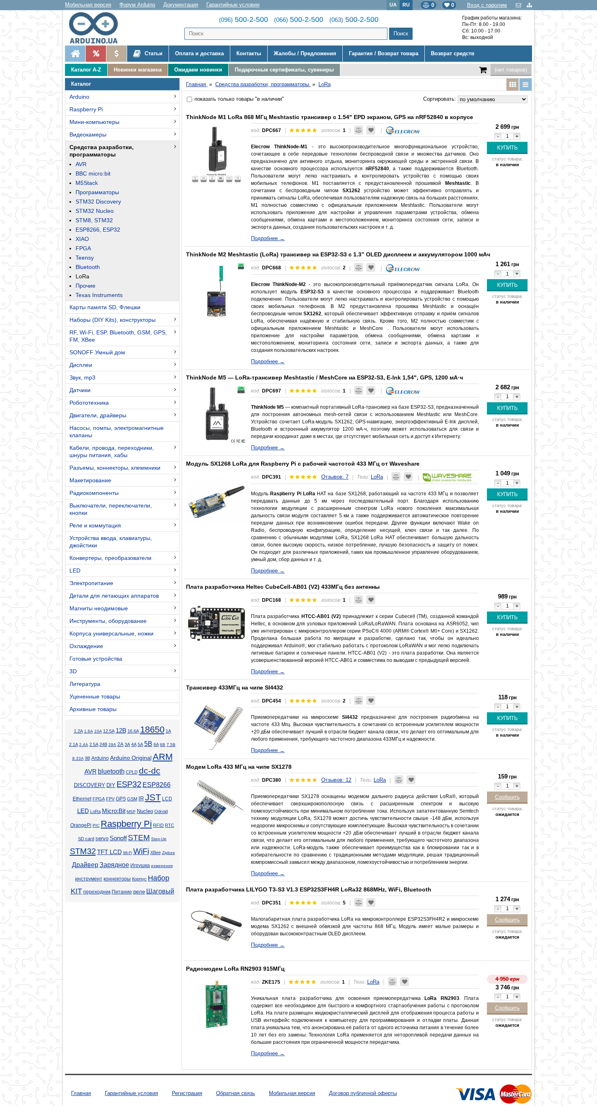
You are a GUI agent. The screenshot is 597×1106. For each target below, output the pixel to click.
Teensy (85, 257)
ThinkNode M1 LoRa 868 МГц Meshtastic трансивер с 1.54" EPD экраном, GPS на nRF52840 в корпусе (329, 117)
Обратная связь (235, 1093)
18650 (152, 729)
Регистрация (187, 1093)
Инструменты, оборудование (108, 621)
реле (139, 892)
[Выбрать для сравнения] (358, 130)
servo (101, 838)
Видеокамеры (87, 134)
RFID (158, 825)
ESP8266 (157, 784)
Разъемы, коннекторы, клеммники (114, 467)
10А (98, 731)
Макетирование (90, 480)
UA (393, 4)
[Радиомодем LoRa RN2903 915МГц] (216, 1005)
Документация (180, 5)
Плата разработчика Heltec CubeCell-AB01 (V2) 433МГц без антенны (283, 586)
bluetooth (111, 771)
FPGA (83, 248)
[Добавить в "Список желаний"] (370, 130)
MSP (131, 811)
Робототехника (89, 402)
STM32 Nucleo (95, 211)
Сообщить (507, 797)
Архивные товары (93, 709)
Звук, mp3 (82, 377)
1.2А (78, 731)
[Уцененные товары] (116, 54)
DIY (110, 785)
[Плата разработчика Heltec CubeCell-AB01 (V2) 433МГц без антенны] (216, 623)
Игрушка (140, 865)
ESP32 (129, 784)
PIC (96, 825)
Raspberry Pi (86, 109)
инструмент (88, 879)
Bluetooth (88, 267)
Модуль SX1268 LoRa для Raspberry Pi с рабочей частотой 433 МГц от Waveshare (303, 463)
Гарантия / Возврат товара (383, 53)
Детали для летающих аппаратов (114, 595)
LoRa (82, 276)
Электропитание (91, 583)
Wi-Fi (127, 852)
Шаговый (160, 891)
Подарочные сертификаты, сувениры (284, 70)
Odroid (161, 811)
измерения (162, 865)
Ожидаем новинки (198, 70)
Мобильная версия (88, 5)
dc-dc (149, 771)
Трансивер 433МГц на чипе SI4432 (234, 687)
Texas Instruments (99, 295)
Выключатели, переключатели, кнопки (110, 509)
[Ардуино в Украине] (75, 54)
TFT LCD (109, 851)
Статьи (152, 53)
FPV (110, 798)
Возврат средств (452, 53)
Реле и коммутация (95, 525)
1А (168, 731)
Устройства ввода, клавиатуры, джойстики (110, 542)
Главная (81, 1093)
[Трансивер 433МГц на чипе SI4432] (216, 724)
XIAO (82, 239)
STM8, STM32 (94, 220)
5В (148, 743)
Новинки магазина (138, 70)
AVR (81, 164)
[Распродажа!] (95, 54)
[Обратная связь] (519, 5)
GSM (132, 798)
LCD (167, 798)
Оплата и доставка (199, 53)
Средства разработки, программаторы (101, 151)
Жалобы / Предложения (305, 53)
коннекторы (117, 879)
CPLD (132, 772)
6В (162, 744)
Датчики (80, 390)
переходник (96, 892)
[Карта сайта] (529, 5)
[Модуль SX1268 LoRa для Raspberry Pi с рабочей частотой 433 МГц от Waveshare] (216, 500)
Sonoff (118, 838)
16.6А (133, 731)
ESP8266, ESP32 (98, 229)
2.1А (73, 744)
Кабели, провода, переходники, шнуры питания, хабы (111, 451)
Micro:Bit (113, 811)
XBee (155, 852)
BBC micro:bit (93, 173)
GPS (121, 799)
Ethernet (82, 799)
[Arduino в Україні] (100, 27)
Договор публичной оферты (363, 1093)
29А (112, 744)
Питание (122, 892)
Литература (84, 684)
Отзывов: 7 (334, 477)
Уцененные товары (94, 696)
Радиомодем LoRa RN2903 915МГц (235, 968)
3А (127, 744)
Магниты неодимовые (98, 608)
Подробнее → (268, 238)
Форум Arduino (137, 5)
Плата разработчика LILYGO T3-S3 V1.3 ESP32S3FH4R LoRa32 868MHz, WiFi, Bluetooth (308, 889)
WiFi (141, 851)
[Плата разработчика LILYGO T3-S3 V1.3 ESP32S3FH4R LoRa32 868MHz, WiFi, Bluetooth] (216, 926)
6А (156, 744)
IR (141, 799)
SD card (86, 838)
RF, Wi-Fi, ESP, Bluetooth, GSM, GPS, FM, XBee (118, 336)
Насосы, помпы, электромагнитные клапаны (116, 431)
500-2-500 (243, 19)
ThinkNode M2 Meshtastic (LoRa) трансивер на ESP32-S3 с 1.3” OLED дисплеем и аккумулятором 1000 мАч (338, 254)
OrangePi (80, 825)
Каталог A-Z (86, 70)
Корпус (139, 878)
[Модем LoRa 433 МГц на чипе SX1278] (216, 803)
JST (153, 797)
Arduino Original (130, 758)
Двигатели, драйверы (97, 415)
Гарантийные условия (233, 5)
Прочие (85, 285)
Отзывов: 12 (336, 780)
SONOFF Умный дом (97, 352)
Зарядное (114, 864)
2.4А (83, 744)
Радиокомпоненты (94, 493)
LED (74, 570)
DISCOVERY (89, 785)
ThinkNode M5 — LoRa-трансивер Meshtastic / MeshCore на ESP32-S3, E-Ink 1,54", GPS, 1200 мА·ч (324, 377)
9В (87, 758)
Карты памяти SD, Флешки (105, 307)
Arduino (79, 96)
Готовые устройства (95, 658)
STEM (139, 837)
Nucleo (145, 811)
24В (103, 744)
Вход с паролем (487, 5)
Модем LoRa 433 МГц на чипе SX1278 (239, 766)
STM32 (83, 851)
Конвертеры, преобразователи (110, 558)
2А (120, 744)
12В (121, 730)
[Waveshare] (447, 477)
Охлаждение (86, 646)
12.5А (109, 731)
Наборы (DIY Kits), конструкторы (112, 320)
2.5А (93, 744)
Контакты (248, 53)
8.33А (78, 758)
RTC (169, 825)
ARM (163, 757)
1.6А (88, 731)
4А (133, 744)
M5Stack (87, 183)
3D (73, 671)
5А (140, 744)
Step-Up (159, 839)
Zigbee (168, 852)
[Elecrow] (402, 130)
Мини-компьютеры (94, 122)
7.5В (171, 744)
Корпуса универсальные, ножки (111, 633)
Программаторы (97, 192)
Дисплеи (80, 365)
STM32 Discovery (98, 201)
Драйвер (85, 864)
